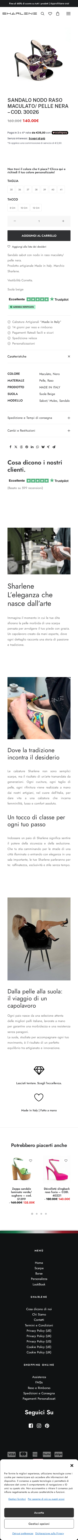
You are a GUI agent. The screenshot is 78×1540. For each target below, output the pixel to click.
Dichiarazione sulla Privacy (49, 1533)
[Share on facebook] (10, 447)
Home (39, 1263)
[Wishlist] (48, 13)
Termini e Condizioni (39, 1325)
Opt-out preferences (22, 1533)
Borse (39, 1273)
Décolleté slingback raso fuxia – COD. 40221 (57, 1194)
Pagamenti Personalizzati (39, 1398)
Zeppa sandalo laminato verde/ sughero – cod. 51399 (23, 1196)
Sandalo (64, 400)
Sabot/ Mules (48, 400)
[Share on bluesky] (42, 447)
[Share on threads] (21, 447)
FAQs (39, 1382)
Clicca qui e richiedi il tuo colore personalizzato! (36, 171)
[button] (72, 1465)
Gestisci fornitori (17, 1499)
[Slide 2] (37, 1214)
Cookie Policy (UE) (39, 1347)
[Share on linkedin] (32, 447)
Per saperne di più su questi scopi (46, 1499)
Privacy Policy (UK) (39, 1336)
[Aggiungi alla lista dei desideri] (30, 1160)
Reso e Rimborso (39, 1388)
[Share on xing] (48, 447)
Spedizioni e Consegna (39, 1393)
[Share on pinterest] (26, 447)
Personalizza (39, 1279)
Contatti (39, 1320)
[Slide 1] (32, 1214)
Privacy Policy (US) (39, 1341)
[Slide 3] (41, 1214)
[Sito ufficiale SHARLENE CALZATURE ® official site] (20, 14)
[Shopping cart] (55, 13)
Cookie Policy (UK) (39, 1352)
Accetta (39, 1513)
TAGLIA (13, 181)
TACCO (12, 199)
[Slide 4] (46, 1214)
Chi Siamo (39, 1314)
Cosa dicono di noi (39, 1309)
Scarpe (39, 1268)
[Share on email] (53, 447)
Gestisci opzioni (39, 1524)
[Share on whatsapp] (37, 447)
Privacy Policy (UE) (39, 1330)
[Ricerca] (41, 13)
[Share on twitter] (15, 447)
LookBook (39, 1284)
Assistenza (39, 1377)
